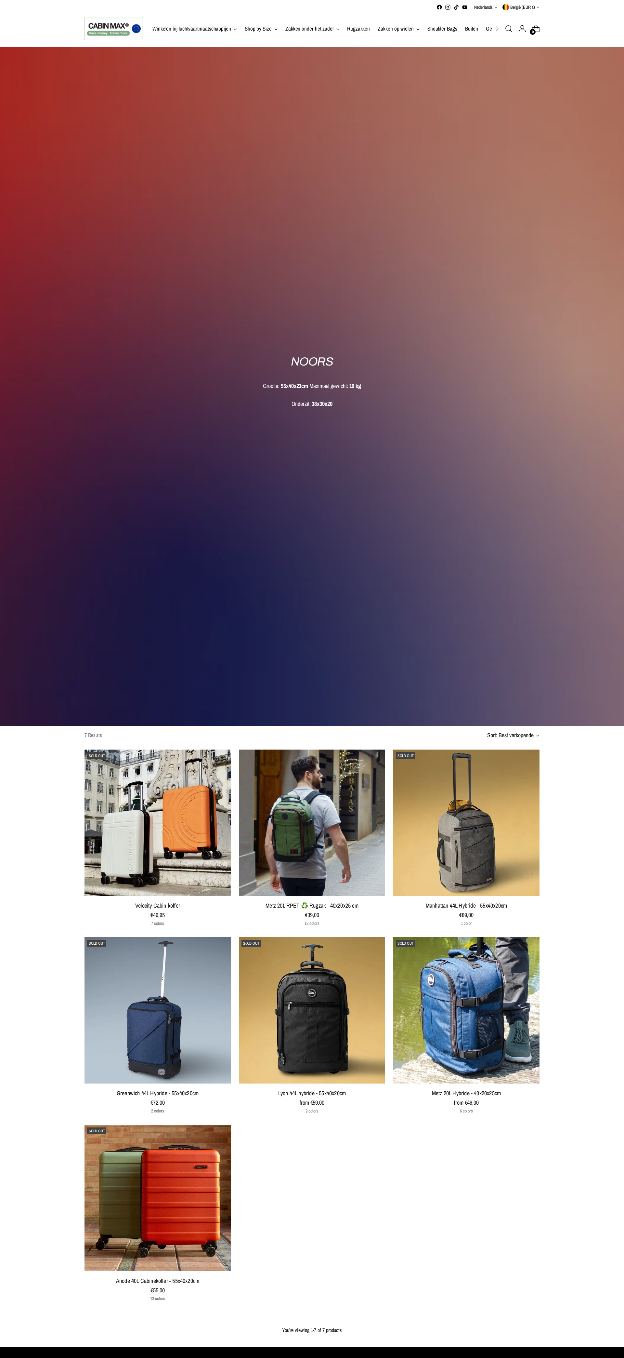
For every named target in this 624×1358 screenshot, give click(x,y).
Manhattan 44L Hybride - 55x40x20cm (466, 905)
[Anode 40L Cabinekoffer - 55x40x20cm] (157, 1198)
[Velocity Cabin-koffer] (157, 823)
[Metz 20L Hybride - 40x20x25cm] (466, 1010)
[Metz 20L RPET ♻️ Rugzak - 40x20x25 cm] (312, 823)
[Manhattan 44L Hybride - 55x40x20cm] (466, 823)
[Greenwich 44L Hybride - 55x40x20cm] (157, 1010)
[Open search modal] (508, 28)
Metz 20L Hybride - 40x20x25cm (466, 1093)
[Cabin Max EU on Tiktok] (456, 7)
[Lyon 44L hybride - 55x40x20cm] (312, 1010)
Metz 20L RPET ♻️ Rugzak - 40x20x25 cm (312, 905)
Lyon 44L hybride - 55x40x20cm (312, 1093)
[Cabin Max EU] (113, 28)
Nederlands (483, 7)
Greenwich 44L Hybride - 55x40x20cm (158, 1093)
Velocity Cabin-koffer (157, 905)
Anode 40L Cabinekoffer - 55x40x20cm (157, 1281)
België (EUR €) (522, 7)
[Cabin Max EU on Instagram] (448, 7)
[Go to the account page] (522, 28)
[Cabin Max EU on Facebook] (439, 7)
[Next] (497, 28)
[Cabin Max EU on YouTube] (465, 7)
